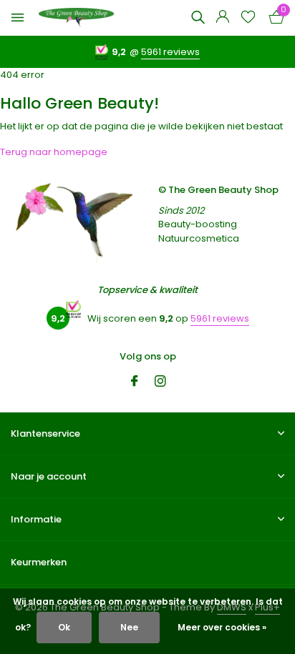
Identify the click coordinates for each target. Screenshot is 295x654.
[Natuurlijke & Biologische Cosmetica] (76, 18)
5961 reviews (170, 52)
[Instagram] (160, 382)
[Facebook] (134, 382)
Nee (129, 627)
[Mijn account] (222, 18)
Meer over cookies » (222, 627)
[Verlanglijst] (248, 18)
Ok (64, 627)
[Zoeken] (197, 17)
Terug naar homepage (53, 152)
